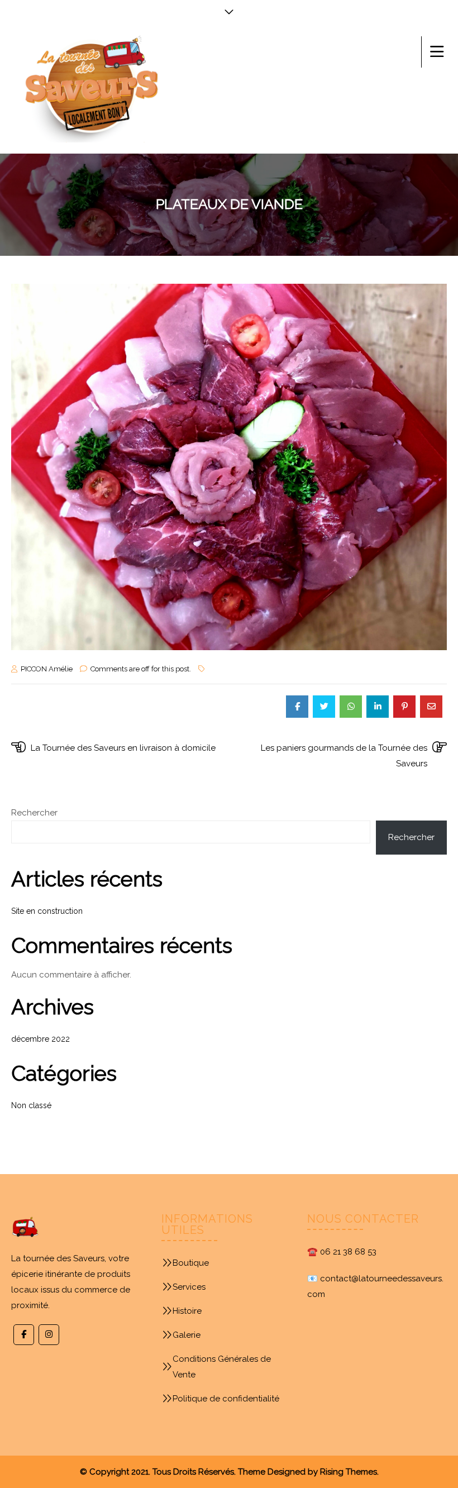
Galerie (187, 1335)
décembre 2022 (40, 1038)
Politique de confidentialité (226, 1399)
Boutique (191, 1263)
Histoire (187, 1311)
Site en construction (47, 911)
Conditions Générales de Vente (222, 1367)
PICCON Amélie (47, 669)
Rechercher (34, 813)
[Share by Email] (431, 706)
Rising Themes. (349, 1472)
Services (189, 1287)
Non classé (31, 1105)
